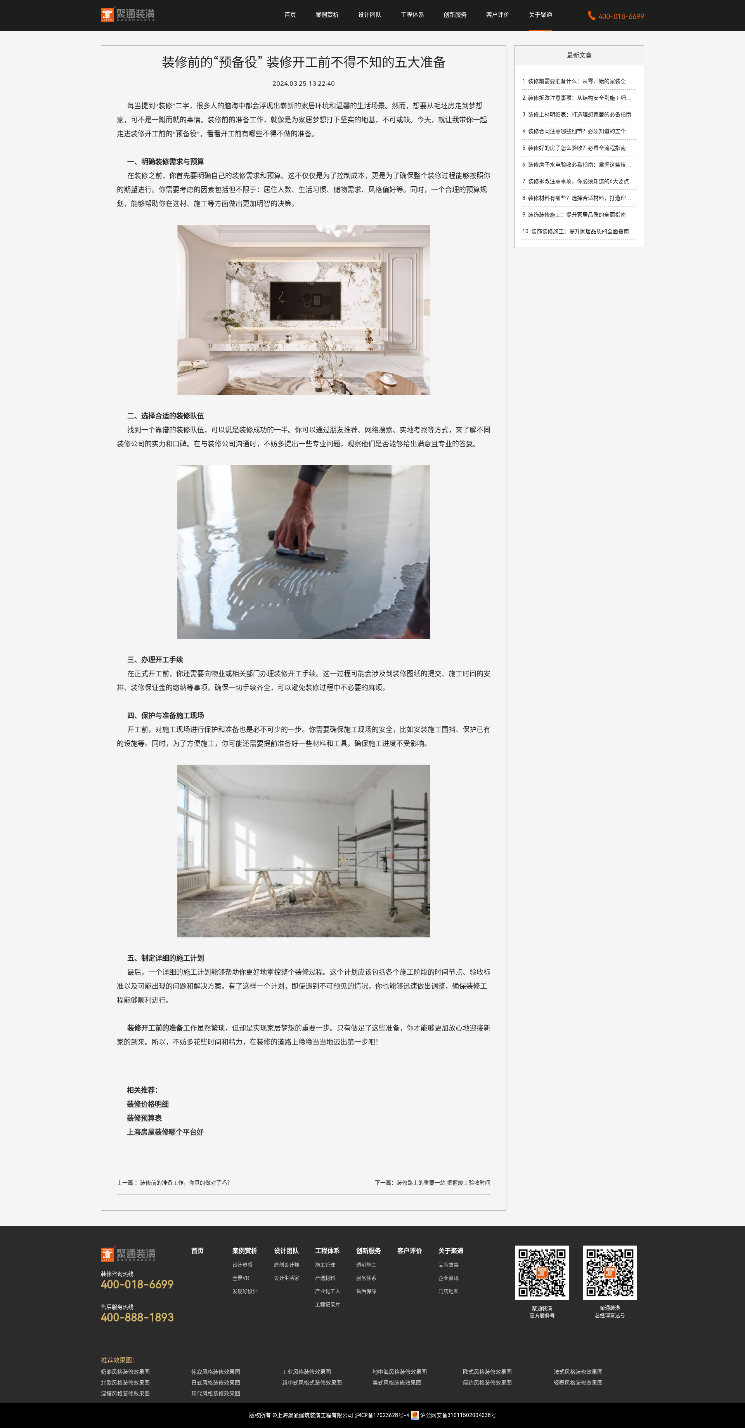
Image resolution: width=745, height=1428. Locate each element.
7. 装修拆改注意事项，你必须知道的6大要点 (575, 181)
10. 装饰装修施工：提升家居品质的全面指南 (575, 231)
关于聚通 (540, 14)
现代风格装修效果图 (215, 1393)
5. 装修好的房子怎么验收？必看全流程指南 (574, 148)
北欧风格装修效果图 (125, 1382)
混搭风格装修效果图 (125, 1393)
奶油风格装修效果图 (125, 1372)
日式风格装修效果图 (215, 1382)
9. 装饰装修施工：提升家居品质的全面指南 (574, 215)
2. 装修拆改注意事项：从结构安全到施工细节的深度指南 (579, 98)
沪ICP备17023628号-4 (382, 1415)
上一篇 (174, 1183)
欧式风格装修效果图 (487, 1372)
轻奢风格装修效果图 (578, 1382)
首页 (290, 14)
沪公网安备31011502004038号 (458, 1415)
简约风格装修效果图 (487, 1382)
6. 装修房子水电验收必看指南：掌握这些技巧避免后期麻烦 (579, 164)
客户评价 (497, 14)
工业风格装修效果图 (306, 1372)
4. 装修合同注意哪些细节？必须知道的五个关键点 (579, 131)
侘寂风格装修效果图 (215, 1372)
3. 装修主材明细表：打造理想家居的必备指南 (576, 114)
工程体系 (412, 14)
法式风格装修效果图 (578, 1372)
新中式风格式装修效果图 (312, 1382)
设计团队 (369, 14)
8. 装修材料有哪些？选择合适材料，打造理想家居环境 (579, 198)
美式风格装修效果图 (396, 1382)
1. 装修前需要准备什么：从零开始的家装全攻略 (579, 81)
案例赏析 (327, 14)
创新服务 (455, 14)
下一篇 (432, 1183)
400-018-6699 (615, 16)
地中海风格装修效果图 (399, 1372)
